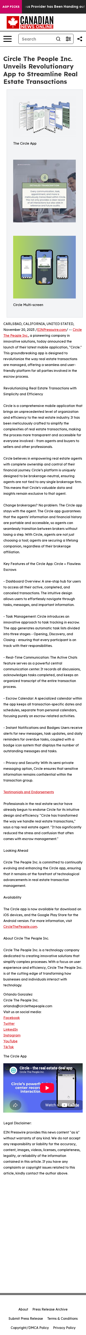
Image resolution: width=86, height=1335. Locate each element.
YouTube (10, 1041)
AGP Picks (11, 7)
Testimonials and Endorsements (28, 792)
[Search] (58, 39)
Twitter (9, 1023)
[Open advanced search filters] (68, 39)
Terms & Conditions (62, 1318)
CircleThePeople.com (20, 926)
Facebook (11, 1018)
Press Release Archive (50, 1309)
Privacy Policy (64, 1328)
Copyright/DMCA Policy (30, 1328)
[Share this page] (80, 39)
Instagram (11, 1035)
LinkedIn (10, 1029)
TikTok (8, 1047)
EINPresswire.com (51, 330)
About (23, 1309)
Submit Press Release (26, 1318)
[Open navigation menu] (7, 39)
